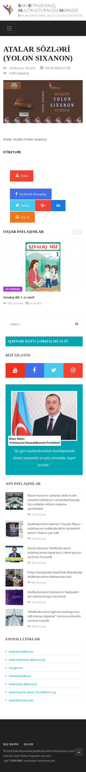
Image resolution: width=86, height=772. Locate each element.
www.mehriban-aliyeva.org (27, 660)
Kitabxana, (16, 68)
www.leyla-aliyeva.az (23, 684)
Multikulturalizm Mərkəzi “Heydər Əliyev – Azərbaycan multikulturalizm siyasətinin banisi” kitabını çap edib (55, 528)
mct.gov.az (16, 668)
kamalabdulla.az (20, 676)
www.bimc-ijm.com (21, 700)
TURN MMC (16, 761)
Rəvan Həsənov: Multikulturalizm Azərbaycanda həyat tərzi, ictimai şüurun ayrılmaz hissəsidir (54, 552)
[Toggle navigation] (9, 28)
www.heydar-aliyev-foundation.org (32, 692)
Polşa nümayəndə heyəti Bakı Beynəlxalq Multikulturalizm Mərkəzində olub (55, 574)
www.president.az (21, 651)
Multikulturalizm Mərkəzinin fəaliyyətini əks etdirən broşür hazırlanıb (53, 594)
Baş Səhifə (10, 744)
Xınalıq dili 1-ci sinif (18, 297)
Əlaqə (28, 744)
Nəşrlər (30, 68)
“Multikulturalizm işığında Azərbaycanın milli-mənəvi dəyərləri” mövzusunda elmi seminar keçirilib (54, 616)
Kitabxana (13, 289)
